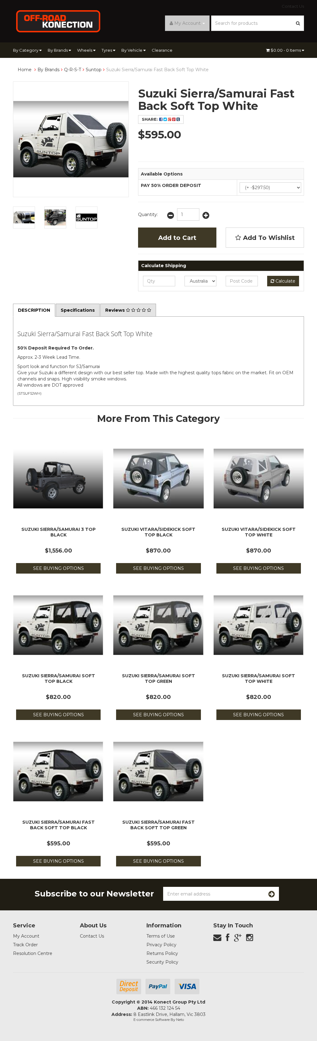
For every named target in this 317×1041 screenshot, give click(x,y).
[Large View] (24, 217)
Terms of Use (160, 936)
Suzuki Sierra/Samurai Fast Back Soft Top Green (158, 825)
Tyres (107, 50)
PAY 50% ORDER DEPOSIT (171, 185)
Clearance (162, 50)
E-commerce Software (151, 1019)
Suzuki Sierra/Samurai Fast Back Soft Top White (157, 69)
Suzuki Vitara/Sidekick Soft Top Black (158, 532)
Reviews (115, 310)
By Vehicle (132, 50)
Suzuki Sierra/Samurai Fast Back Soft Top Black (58, 825)
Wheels (85, 50)
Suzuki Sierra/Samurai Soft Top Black (58, 678)
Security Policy (162, 962)
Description (34, 310)
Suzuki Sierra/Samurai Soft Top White (258, 678)
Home (25, 69)
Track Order (25, 945)
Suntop (94, 69)
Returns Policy (162, 953)
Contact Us (293, 6)
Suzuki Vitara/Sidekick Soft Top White (259, 532)
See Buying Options (58, 568)
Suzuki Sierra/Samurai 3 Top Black (58, 532)
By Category (26, 50)
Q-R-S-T (72, 69)
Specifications (78, 310)
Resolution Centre (32, 953)
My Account (26, 936)
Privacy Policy (161, 945)
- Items (286, 50)
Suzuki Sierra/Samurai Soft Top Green (158, 678)
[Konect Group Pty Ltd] (58, 21)
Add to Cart (177, 237)
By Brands (58, 50)
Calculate (284, 281)
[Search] (298, 23)
